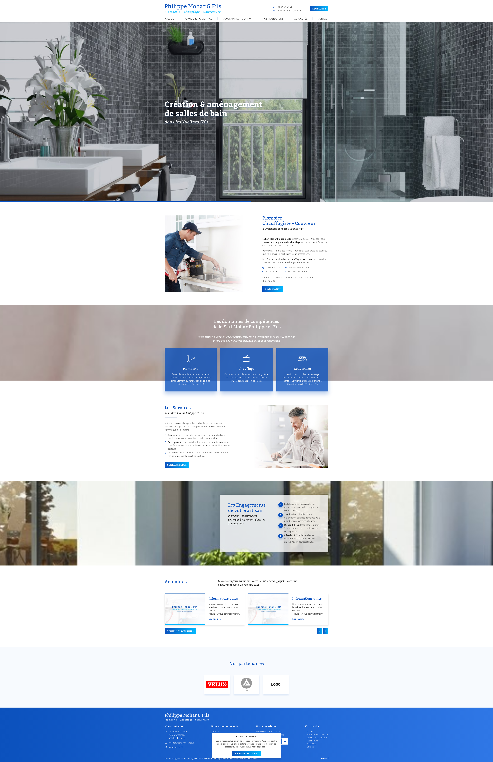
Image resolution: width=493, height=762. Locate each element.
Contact (323, 18)
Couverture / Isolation (237, 18)
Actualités (300, 18)
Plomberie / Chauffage (198, 18)
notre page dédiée (260, 746)
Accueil (169, 18)
